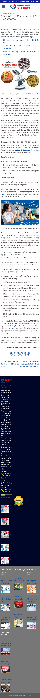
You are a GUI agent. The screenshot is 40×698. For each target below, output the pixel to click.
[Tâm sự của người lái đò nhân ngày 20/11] (18, 604)
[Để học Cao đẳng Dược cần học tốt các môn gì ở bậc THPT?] (18, 623)
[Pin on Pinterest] (25, 354)
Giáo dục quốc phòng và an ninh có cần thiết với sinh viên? (19, 579)
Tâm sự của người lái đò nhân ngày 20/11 (18, 598)
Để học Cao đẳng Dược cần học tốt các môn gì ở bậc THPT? (19, 616)
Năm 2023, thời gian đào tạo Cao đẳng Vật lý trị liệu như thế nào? (6, 618)
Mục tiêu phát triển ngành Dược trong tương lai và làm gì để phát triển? (32, 600)
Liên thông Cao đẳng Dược (17, 326)
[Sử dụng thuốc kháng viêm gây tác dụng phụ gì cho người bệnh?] (31, 589)
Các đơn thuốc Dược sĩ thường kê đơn (32, 618)
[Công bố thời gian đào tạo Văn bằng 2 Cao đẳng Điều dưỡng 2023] (5, 560)
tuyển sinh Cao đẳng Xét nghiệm (27, 150)
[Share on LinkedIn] (28, 354)
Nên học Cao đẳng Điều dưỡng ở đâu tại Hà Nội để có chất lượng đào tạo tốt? (29, 364)
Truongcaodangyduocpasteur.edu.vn (25, 347)
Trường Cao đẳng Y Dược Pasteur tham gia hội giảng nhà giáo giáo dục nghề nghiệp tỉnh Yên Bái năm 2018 (6, 663)
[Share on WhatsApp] (11, 354)
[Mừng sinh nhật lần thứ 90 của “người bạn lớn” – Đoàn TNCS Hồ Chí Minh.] (5, 651)
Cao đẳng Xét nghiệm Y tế (9, 13)
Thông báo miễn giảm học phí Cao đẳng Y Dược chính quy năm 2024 (11, 546)
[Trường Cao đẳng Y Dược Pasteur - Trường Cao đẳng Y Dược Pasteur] (20, 6)
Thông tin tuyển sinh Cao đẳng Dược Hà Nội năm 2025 (11, 533)
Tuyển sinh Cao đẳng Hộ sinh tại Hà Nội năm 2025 (11, 507)
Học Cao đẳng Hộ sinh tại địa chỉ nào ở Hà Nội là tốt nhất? (10, 364)
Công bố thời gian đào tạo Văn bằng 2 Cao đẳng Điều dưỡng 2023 (11, 558)
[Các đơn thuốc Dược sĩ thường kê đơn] (31, 625)
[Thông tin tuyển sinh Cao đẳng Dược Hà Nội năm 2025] (5, 534)
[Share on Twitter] (18, 354)
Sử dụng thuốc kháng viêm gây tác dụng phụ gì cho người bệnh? (33, 582)
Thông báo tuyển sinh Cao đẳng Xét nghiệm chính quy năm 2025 (11, 520)
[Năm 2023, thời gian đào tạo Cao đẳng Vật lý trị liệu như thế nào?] (5, 625)
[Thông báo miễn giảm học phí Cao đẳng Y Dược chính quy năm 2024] (5, 547)
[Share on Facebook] (14, 354)
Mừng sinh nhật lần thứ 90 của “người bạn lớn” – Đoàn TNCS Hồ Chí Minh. (6, 644)
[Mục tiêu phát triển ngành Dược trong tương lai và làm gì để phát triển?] (31, 607)
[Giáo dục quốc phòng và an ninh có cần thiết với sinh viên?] (18, 586)
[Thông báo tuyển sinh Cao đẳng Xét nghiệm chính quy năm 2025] (5, 521)
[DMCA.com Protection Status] (6, 495)
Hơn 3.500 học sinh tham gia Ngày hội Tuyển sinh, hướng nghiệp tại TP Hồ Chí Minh (6, 681)
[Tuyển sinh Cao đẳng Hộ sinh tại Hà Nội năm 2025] (5, 509)
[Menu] (3, 6)
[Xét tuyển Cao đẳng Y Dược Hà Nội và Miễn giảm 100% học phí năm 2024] (5, 607)
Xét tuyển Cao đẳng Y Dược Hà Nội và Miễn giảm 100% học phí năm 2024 (6, 600)
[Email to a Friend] (21, 354)
